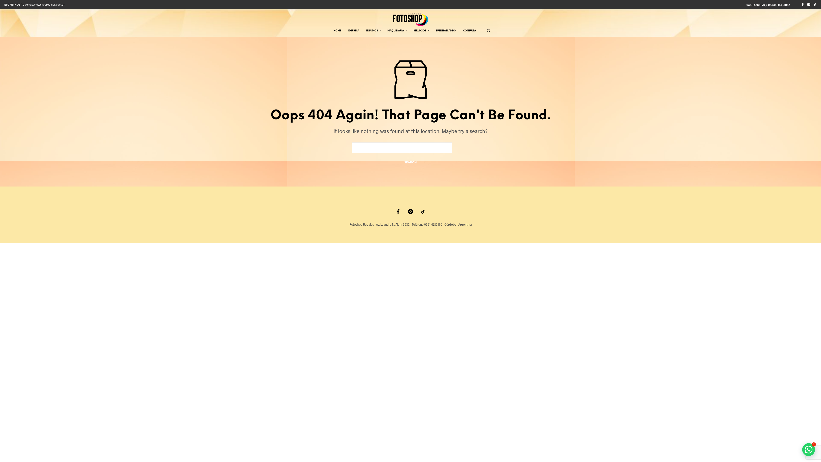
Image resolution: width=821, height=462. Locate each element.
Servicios (419, 31)
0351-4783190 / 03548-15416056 (768, 5)
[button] (808, 449)
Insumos (372, 31)
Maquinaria (395, 31)
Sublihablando (446, 31)
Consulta (469, 31)
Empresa (353, 31)
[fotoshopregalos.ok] (815, 4)
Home (337, 31)
